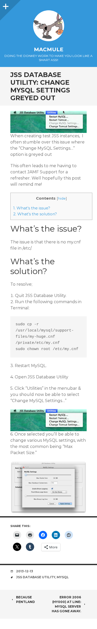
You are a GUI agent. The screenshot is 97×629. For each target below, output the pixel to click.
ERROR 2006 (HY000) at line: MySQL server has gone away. (66, 604)
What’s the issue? (31, 208)
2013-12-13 (24, 571)
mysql (63, 577)
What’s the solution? (35, 213)
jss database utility (35, 577)
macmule (48, 49)
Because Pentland (25, 599)
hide (62, 198)
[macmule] (48, 25)
